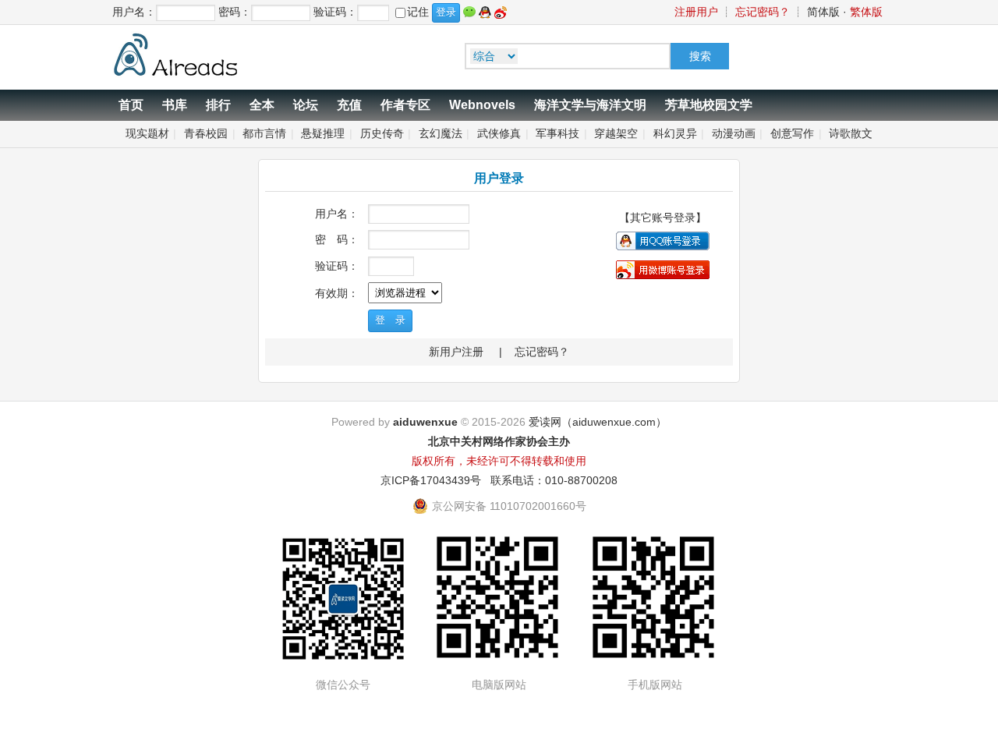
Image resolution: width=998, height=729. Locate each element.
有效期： (337, 293)
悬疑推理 (323, 133)
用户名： (337, 213)
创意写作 (792, 133)
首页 (131, 104)
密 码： (337, 239)
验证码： (337, 266)
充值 (349, 104)
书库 (174, 104)
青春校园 (206, 133)
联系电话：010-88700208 (554, 480)
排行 (218, 104)
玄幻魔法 (440, 133)
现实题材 (147, 133)
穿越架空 (616, 133)
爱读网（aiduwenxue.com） (598, 422)
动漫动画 (734, 133)
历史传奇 (382, 133)
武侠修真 (499, 133)
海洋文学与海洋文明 (590, 104)
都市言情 (264, 133)
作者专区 (405, 104)
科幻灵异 (675, 133)
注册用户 (696, 11)
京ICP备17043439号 (430, 480)
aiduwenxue (425, 422)
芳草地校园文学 (708, 104)
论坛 (305, 104)
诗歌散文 (850, 133)
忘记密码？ (762, 11)
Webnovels (482, 104)
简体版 (823, 11)
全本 (262, 104)
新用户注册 (456, 351)
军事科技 (557, 133)
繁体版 (866, 11)
